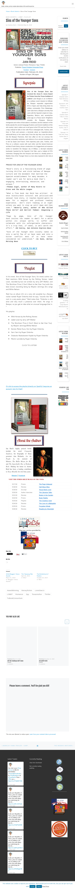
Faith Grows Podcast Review (63, 267)
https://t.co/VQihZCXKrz (15, 782)
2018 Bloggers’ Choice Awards (63, 287)
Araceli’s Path (43, 661)
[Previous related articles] (62, 622)
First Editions (65, 241)
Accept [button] (32, 886)
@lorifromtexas (14, 775)
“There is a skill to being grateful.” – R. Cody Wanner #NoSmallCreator (63, 304)
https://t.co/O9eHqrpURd (15, 870)
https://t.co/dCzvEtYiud (15, 804)
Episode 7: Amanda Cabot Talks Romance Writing (63, 98)
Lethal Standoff (66, 181)
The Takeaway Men (27, 574)
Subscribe (64, 71)
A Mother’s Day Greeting (63, 277)
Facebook (26, 69)
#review (10, 770)
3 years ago (11, 784)
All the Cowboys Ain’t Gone (15, 661)
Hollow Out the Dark (66, 174)
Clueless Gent (12, 25)
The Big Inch (67, 356)
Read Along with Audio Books (64, 237)
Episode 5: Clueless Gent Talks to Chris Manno (64, 115)
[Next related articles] (67, 622)
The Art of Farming (66, 167)
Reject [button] (39, 886)
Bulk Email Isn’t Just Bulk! (63, 317)
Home (8, 11)
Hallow (66, 187)
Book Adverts (15, 11)
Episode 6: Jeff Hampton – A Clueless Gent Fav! (63, 107)
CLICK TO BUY (29, 248)
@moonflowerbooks (15, 773)
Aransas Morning (66, 375)
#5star (19, 768)
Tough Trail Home (66, 159)
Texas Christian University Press (32, 67)
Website (14, 475)
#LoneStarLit (12, 777)
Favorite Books (64, 228)
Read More (45, 886)
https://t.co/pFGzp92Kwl (15, 848)
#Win (10, 779)
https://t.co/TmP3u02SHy (15, 826)
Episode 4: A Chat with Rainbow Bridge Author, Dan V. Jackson (63, 125)
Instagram (32, 69)
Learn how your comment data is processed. (43, 734)
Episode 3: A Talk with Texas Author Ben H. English (63, 135)
